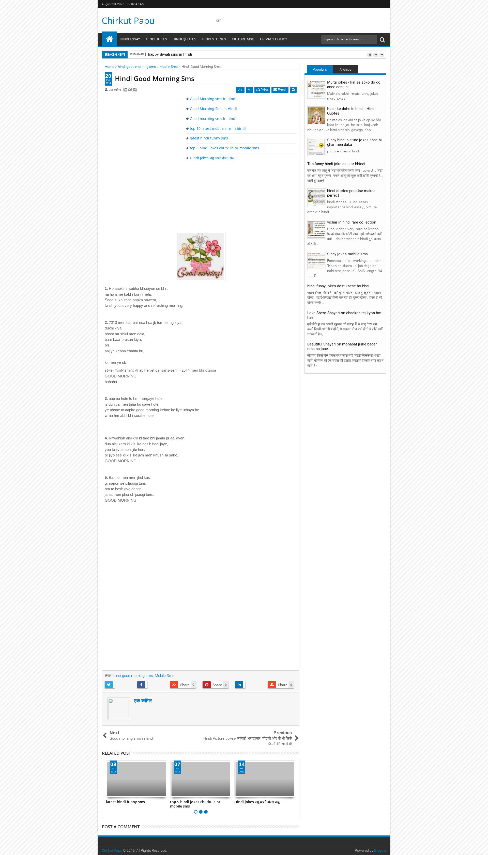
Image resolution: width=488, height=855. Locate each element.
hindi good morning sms (133, 675)
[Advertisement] (201, 196)
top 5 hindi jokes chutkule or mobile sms (224, 148)
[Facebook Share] (151, 684)
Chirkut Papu (128, 20)
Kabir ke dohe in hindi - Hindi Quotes (351, 111)
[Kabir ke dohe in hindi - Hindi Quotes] (316, 115)
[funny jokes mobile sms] (316, 261)
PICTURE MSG (243, 39)
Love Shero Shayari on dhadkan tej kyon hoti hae (345, 315)
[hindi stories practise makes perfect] (316, 197)
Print (264, 90)
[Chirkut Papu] (109, 38)
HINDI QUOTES (184, 39)
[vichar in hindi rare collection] (316, 229)
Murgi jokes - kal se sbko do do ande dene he (353, 84)
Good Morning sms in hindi (213, 98)
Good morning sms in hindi (213, 118)
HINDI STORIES (214, 39)
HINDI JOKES (156, 39)
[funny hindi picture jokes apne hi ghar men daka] (316, 147)
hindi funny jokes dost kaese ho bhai (338, 286)
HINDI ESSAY (130, 39)
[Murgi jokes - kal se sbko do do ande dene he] (316, 89)
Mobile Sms (164, 675)
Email (281, 90)
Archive (345, 69)
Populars (320, 69)
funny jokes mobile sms (347, 254)
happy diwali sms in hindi (170, 54)
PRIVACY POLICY (273, 39)
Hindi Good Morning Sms (154, 78)
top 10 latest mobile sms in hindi (218, 128)
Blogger (380, 850)
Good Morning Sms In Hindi (213, 108)
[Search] (382, 39)
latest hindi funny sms (209, 138)
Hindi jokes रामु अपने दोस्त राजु (212, 157)
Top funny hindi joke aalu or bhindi (336, 164)
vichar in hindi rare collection (351, 222)
